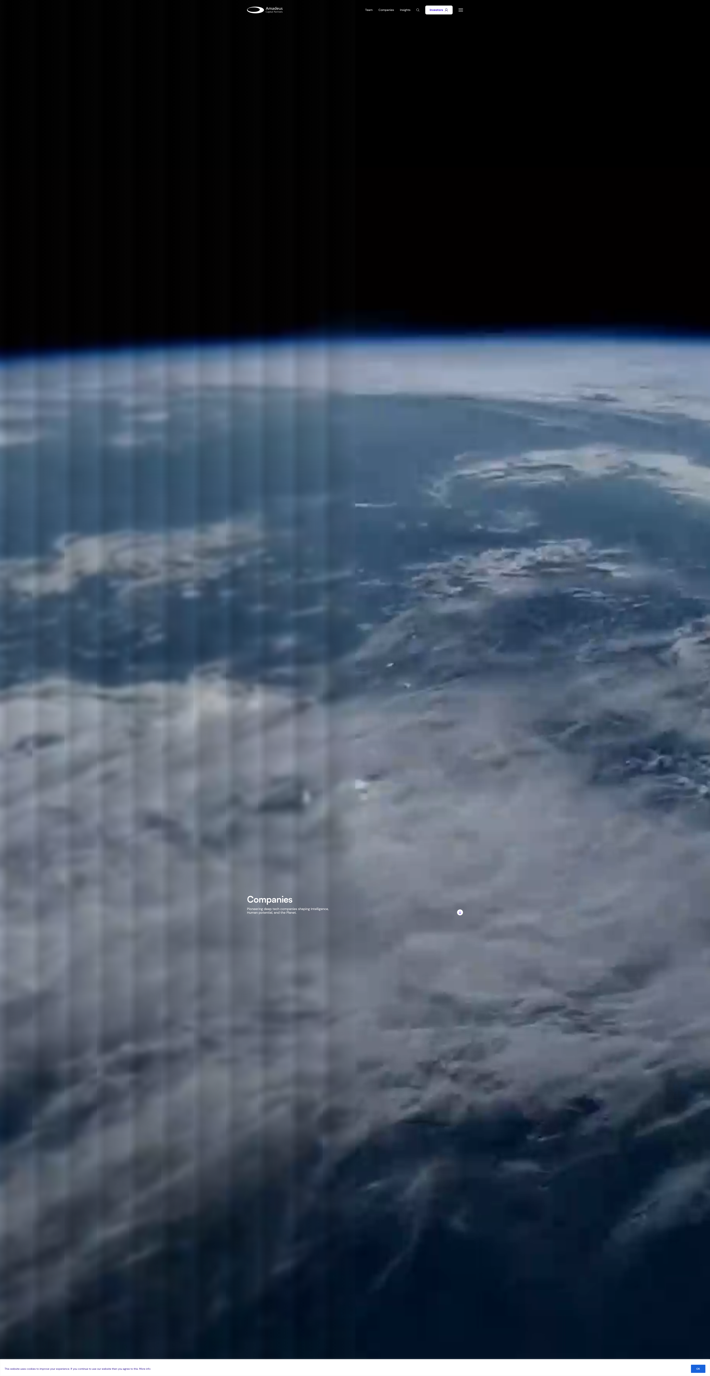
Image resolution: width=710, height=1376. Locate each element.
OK (698, 1368)
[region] (355, 1367)
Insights (405, 10)
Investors (436, 10)
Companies (386, 10)
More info (145, 1368)
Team (369, 10)
